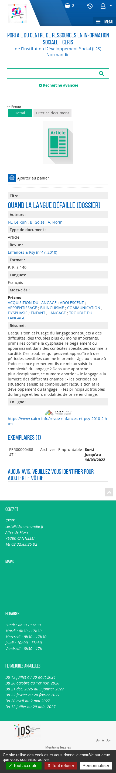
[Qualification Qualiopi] (87, 724)
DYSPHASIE (18, 312)
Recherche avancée (60, 85)
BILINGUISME (52, 307)
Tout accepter (25, 765)
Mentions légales (58, 747)
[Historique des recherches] (90, 6)
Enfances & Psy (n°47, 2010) (32, 252)
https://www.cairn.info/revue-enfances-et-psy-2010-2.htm (57, 421)
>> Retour (14, 106)
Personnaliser (96, 765)
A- (98, 740)
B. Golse (37, 222)
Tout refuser (62, 765)
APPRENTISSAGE (22, 307)
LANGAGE (57, 312)
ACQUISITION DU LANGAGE (32, 302)
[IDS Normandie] (27, 731)
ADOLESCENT (72, 302)
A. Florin (55, 222)
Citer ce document (52, 112)
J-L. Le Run (17, 222)
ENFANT (38, 312)
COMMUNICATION (83, 307)
